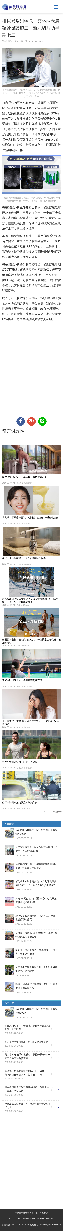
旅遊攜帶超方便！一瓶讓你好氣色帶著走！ (24, 477)
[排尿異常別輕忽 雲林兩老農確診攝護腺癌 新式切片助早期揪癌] (20, 421)
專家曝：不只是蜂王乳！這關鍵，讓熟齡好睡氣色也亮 (30, 517)
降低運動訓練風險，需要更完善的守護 (22, 680)
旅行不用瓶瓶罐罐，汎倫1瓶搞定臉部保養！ (25, 558)
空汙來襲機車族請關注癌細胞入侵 (19, 802)
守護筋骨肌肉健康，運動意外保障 (19, 762)
